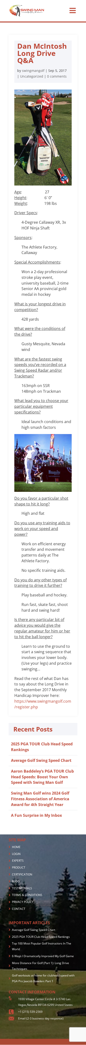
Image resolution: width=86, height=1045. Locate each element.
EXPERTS (18, 861)
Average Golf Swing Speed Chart (41, 760)
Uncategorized (31, 76)
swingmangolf (33, 70)
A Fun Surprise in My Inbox (36, 815)
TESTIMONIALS (22, 888)
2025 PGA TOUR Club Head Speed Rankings (41, 937)
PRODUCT (18, 867)
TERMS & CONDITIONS (27, 895)
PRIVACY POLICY (22, 902)
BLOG (16, 881)
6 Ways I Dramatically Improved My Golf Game (43, 956)
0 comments (57, 76)
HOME (16, 847)
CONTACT (18, 909)
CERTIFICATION (22, 874)
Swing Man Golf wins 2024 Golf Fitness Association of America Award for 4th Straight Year (40, 798)
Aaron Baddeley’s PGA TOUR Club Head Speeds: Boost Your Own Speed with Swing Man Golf (42, 777)
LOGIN (16, 854)
